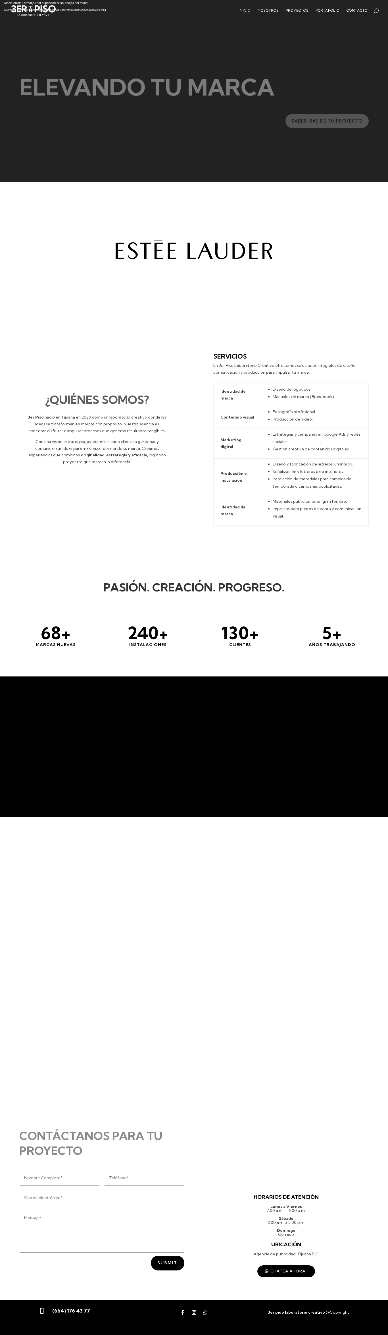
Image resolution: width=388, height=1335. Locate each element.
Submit (168, 1262)
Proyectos (297, 11)
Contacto (357, 11)
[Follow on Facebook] (182, 1312)
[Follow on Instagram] (194, 1312)
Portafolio (327, 11)
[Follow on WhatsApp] (205, 1312)
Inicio (245, 11)
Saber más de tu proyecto (327, 121)
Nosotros (268, 11)
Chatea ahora (287, 1271)
